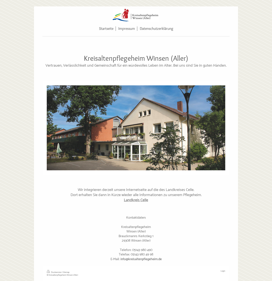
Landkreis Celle (136, 200)
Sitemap (66, 272)
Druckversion (56, 272)
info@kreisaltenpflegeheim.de (141, 259)
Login (223, 271)
